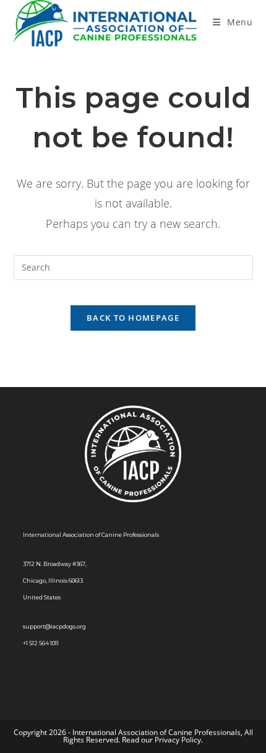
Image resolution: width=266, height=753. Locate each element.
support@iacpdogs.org (54, 626)
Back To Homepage (133, 317)
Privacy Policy (178, 739)
